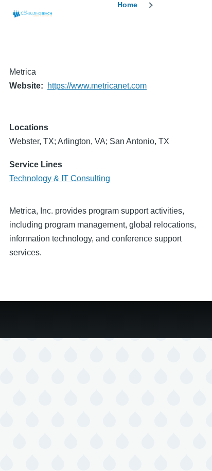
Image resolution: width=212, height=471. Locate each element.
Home (127, 5)
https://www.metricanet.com (97, 85)
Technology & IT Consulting (59, 178)
